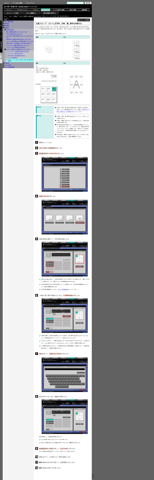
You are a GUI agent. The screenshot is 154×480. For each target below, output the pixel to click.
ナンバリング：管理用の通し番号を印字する (18, 51)
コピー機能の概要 (9, 21)
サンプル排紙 (8, 65)
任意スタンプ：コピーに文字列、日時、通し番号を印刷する (21, 60)
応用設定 (15, 16)
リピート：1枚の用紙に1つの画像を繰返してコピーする (19, 41)
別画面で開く (1, 47)
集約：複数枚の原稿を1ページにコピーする (16, 31)
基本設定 (7, 23)
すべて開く (1, 26)
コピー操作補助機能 (9, 67)
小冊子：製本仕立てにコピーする (14, 33)
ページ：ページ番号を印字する (15, 53)
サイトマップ (30, 3)
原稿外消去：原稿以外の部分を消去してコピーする (18, 39)
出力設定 (7, 63)
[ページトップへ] (93, 476)
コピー (10, 16)
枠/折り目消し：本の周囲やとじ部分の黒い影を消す (18, 43)
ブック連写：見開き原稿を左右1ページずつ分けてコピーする (20, 36)
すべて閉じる (1, 36)
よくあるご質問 (17, 3)
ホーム (6, 3)
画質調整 (7, 25)
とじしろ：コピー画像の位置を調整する (15, 47)
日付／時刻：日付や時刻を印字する (16, 55)
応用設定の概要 (10, 29)
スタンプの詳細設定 (12, 57)
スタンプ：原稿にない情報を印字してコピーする (30, 16)
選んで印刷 (1, 58)
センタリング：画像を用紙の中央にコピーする (17, 45)
